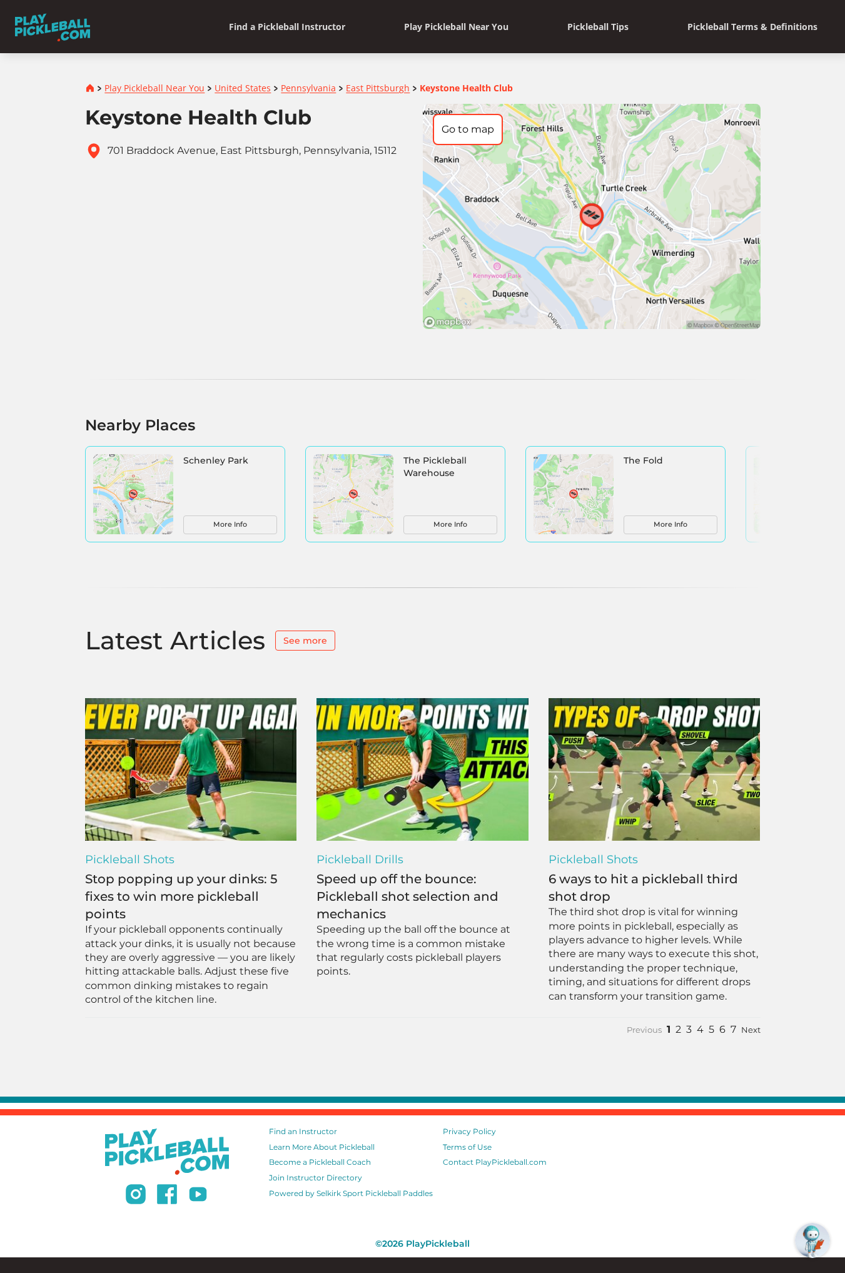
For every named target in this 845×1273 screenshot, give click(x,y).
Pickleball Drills (359, 859)
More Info (230, 524)
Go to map (468, 129)
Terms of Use (467, 1147)
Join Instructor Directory (315, 1177)
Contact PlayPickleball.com (495, 1162)
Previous (644, 1030)
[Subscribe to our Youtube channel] (198, 1196)
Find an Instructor (303, 1131)
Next (751, 1030)
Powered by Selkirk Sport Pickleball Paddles (351, 1193)
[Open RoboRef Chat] (812, 1240)
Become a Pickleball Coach (320, 1162)
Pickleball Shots (130, 859)
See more (305, 640)
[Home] (52, 27)
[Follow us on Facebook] (167, 1196)
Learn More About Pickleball (322, 1147)
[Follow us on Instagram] (136, 1196)
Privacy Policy (469, 1131)
